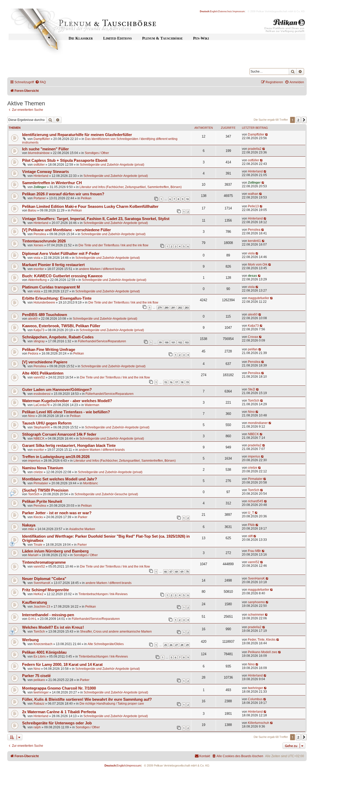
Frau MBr (254, 551)
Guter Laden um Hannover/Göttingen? (57, 390)
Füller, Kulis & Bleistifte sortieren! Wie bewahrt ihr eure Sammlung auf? (87, 699)
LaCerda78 (42, 405)
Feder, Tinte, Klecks (261, 639)
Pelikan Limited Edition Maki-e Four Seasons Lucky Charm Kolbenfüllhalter (90, 206)
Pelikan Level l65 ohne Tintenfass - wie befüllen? (66, 412)
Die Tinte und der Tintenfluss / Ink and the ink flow (113, 245)
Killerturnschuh (258, 723)
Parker (82, 517)
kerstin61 (254, 241)
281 (173, 307)
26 (171, 645)
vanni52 (39, 377)
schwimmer (256, 614)
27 (176, 645)
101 (173, 342)
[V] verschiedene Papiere (44, 362)
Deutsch (204, 11)
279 (160, 307)
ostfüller (39, 164)
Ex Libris (40, 656)
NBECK (39, 438)
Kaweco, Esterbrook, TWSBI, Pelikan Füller (61, 326)
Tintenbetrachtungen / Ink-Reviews (103, 594)
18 (182, 382)
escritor (39, 269)
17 (176, 382)
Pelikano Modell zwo (262, 652)
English (214, 11)
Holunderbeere (44, 302)
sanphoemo (256, 602)
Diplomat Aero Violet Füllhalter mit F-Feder (61, 254)
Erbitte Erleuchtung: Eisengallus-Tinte (56, 298)
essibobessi (42, 394)
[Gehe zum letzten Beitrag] (266, 134)
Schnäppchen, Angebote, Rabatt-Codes (58, 337)
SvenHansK (42, 583)
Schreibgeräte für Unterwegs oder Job (57, 723)
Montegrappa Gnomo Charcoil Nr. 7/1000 (59, 688)
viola (37, 258)
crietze (38, 472)
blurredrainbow (39, 153)
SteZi (251, 389)
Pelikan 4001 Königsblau (44, 652)
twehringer (41, 692)
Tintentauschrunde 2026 (44, 241)
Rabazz (39, 703)
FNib (251, 525)
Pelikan (86, 198)
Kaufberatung (34, 602)
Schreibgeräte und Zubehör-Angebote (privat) (112, 164)
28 (182, 645)
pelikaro (39, 680)
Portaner (40, 198)
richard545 (255, 501)
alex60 (33, 318)
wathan (253, 194)
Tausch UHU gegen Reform (46, 423)
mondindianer (258, 423)
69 (182, 571)
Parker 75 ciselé (36, 676)
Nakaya (28, 525)
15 (165, 382)
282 (180, 307)
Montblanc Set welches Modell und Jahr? (59, 479)
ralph (37, 727)
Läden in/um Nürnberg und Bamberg (55, 551)
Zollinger (40, 187)
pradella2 (254, 149)
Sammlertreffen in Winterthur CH (52, 183)
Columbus (255, 699)
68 (176, 571)
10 (187, 199)
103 (187, 342)
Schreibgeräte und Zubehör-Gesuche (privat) (106, 494)
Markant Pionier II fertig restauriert (53, 265)
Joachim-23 (42, 606)
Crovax (253, 337)
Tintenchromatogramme (44, 562)
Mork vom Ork (257, 264)
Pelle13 (253, 206)
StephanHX (42, 427)
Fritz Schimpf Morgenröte (45, 590)
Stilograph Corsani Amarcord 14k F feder (59, 434)
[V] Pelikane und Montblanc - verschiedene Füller (66, 230)
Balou (32, 210)
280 (166, 307)
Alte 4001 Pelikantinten (42, 373)
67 (171, 571)
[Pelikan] (284, 27)
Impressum (239, 11)
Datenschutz (225, 11)
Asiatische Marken (82, 529)
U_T (251, 512)
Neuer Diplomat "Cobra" (44, 579)
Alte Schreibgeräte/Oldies (106, 644)
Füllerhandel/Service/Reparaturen (102, 341)
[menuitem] (40, 82)
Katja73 (39, 330)
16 (171, 382)
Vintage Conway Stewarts (45, 172)
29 (187, 645)
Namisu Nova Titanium (42, 468)
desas (252, 276)
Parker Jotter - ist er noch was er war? (56, 513)
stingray (39, 341)
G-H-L (32, 619)
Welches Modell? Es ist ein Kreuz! (53, 627)
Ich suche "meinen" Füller (45, 149)
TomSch (253, 400)
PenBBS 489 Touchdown (44, 315)
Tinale (38, 544)
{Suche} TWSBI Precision (45, 490)
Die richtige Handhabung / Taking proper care (112, 703)
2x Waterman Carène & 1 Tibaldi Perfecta (59, 712)
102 (180, 342)
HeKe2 (38, 594)
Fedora (33, 353)
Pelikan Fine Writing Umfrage (48, 350)
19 (187, 382)
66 (165, 571)
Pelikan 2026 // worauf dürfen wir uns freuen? (63, 194)
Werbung (30, 640)
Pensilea (40, 234)
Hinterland (41, 176)
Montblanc (90, 483)
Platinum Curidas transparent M (51, 287)
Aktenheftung (37, 280)
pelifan (253, 349)
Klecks (38, 517)
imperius (34, 460)
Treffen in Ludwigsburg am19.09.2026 (56, 457)
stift (250, 536)
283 (187, 307)
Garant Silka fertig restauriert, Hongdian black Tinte (69, 445)
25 (165, 645)
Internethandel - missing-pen (48, 615)
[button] (304, 120)
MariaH (33, 555)
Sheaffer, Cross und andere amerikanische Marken (116, 631)
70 (187, 571)
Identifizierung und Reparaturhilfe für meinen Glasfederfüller (77, 135)
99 (160, 342)
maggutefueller (258, 298)
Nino (31, 416)
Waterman (92, 405)
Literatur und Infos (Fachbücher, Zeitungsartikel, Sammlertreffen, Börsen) (131, 187)
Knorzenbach (43, 644)
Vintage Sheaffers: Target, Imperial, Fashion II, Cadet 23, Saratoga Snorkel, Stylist (95, 219)
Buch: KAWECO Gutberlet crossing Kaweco (62, 276)
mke (31, 529)
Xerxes (38, 245)
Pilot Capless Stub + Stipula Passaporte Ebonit (64, 160)
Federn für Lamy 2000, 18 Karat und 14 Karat (62, 664)
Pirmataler (41, 483)
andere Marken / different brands (102, 269)
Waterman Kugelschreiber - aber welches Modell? (67, 401)
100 (166, 342)
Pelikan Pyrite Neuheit (42, 501)
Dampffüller (42, 139)
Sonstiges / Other (97, 153)
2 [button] (298, 120)
